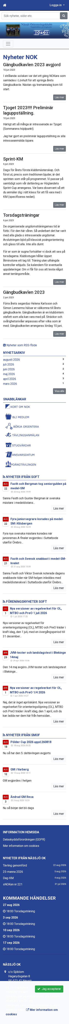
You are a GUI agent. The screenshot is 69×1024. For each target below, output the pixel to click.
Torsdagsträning (24, 911)
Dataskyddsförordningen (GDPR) (24, 839)
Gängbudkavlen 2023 (24, 292)
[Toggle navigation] (8, 43)
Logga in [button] (56, 5)
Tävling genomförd (15, 865)
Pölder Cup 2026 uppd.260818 (30, 742)
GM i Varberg (19, 769)
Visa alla (59, 391)
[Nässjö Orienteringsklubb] (34, 30)
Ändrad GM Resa (21, 797)
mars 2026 (10, 384)
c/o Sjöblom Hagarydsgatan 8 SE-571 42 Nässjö (20, 976)
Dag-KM (8, 878)
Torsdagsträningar (21, 215)
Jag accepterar (50, 989)
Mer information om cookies (21, 846)
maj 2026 (9, 374)
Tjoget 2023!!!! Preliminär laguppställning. (28, 110)
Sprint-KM (13, 159)
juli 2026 (8, 364)
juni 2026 (9, 369)
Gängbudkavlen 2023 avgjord (32, 64)
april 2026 (9, 379)
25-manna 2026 (13, 872)
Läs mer (59, 97)
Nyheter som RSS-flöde (21, 345)
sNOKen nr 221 (12, 884)
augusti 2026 (11, 359)
